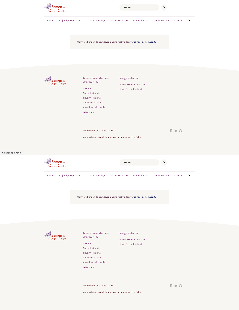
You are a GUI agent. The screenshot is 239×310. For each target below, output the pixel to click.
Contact (178, 20)
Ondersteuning (96, 20)
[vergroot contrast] (189, 20)
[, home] (55, 11)
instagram (180, 130)
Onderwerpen (161, 20)
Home (50, 20)
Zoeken (164, 7)
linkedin (175, 130)
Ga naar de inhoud (11, 152)
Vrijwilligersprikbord (70, 20)
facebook (171, 130)
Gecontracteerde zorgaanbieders (129, 20)
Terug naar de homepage (143, 42)
